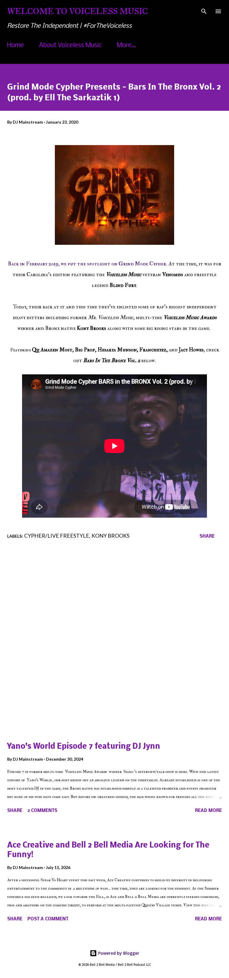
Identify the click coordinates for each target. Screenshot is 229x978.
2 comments (42, 810)
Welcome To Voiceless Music (77, 11)
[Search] (204, 10)
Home (15, 45)
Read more (208, 810)
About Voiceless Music (70, 45)
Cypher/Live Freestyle (56, 535)
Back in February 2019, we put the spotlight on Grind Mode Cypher (87, 263)
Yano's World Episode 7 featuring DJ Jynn (83, 747)
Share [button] (207, 536)
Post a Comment (47, 919)
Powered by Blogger (118, 953)
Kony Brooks (110, 535)
